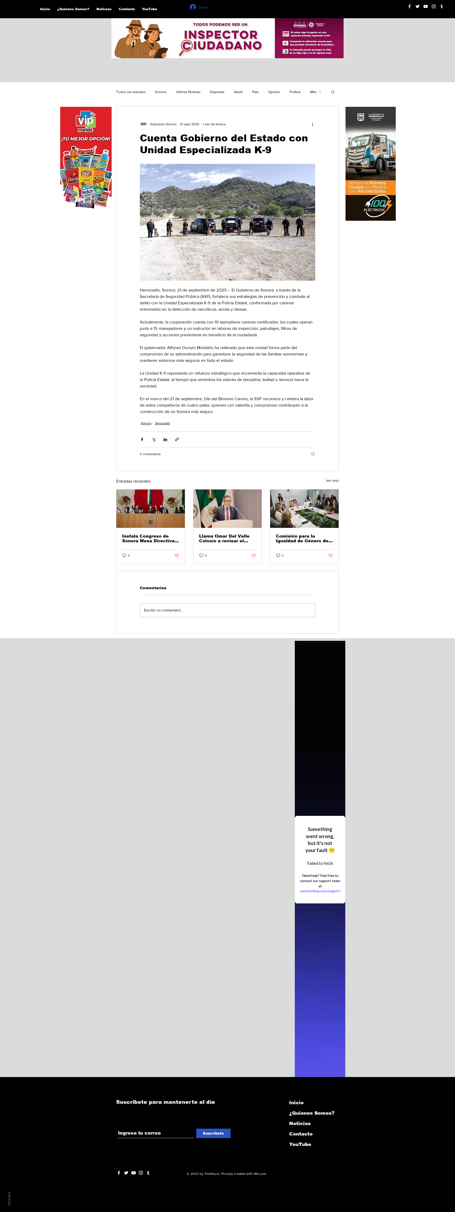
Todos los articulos (131, 92)
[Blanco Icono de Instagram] (433, 6)
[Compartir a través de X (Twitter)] (153, 439)
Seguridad (162, 423)
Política (295, 92)
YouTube (300, 1144)
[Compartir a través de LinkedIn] (165, 439)
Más (313, 92)
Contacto (301, 1133)
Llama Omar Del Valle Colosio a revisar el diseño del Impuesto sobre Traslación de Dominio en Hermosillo (225, 538)
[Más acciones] (312, 124)
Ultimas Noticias (188, 92)
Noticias (300, 1123)
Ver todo (332, 480)
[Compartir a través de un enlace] (177, 439)
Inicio (296, 1102)
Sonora (160, 92)
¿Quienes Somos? (311, 1113)
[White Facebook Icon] (119, 1173)
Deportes (217, 92)
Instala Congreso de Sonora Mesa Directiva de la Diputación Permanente (148, 538)
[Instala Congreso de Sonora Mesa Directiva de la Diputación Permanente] (150, 508)
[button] (333, 92)
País (255, 92)
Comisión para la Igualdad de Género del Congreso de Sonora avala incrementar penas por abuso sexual (303, 538)
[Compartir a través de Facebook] (142, 439)
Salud (238, 92)
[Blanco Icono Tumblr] (441, 6)
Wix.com (260, 1174)
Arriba (9, 1198)
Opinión (274, 92)
